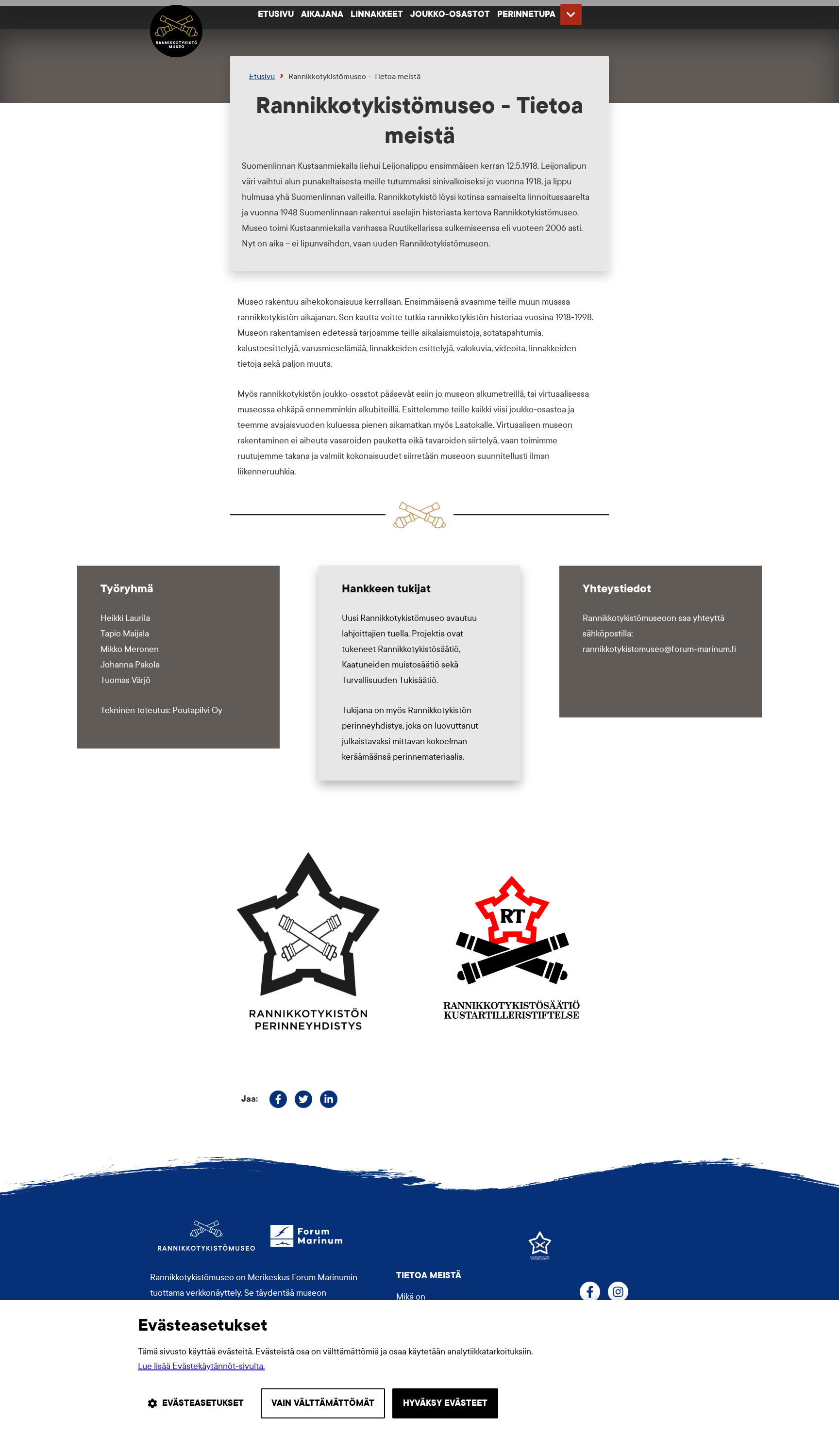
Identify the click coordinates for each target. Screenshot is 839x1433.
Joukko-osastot (450, 14)
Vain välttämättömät (322, 1403)
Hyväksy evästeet (445, 1403)
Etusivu (276, 14)
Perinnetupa (526, 14)
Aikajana (322, 14)
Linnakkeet (377, 14)
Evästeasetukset (203, 1403)
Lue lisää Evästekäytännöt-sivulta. (201, 1366)
